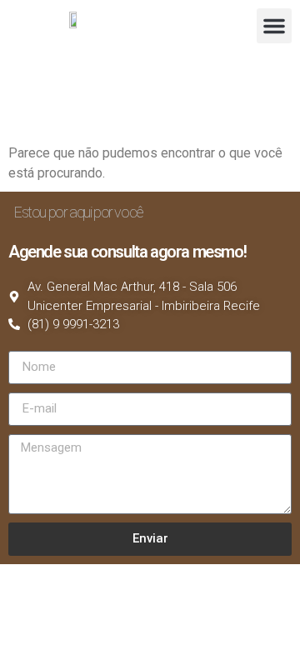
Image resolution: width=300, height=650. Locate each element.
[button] (274, 25)
